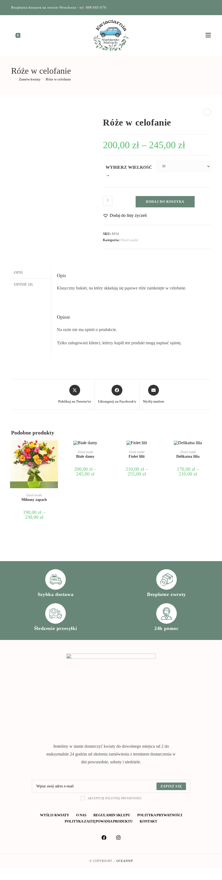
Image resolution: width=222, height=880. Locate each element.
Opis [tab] (18, 272)
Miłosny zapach (34, 500)
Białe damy (85, 456)
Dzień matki (129, 240)
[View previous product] (207, 112)
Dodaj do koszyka (165, 202)
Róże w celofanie (58, 79)
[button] (125, 216)
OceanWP (124, 860)
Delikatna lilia (188, 456)
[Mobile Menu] (208, 35)
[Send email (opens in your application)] (208, 7)
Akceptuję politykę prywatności (115, 798)
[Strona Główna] (12, 79)
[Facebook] (197, 7)
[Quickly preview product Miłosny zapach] (55, 449)
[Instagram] (203, 7)
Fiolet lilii (137, 456)
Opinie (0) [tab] (23, 284)
